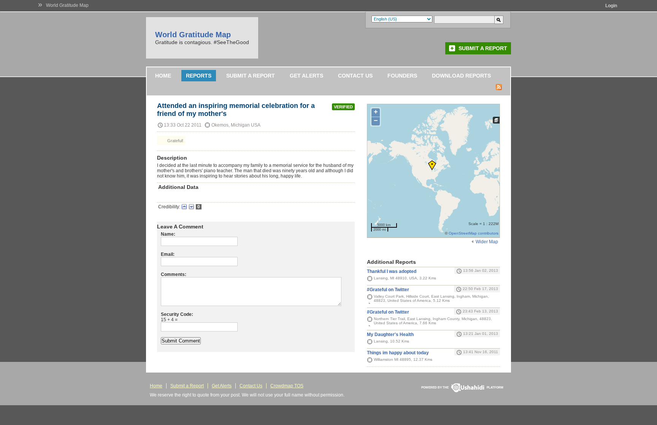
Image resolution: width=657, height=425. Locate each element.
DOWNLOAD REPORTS (461, 76)
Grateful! (174, 140)
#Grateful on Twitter (388, 289)
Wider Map (487, 241)
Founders (402, 76)
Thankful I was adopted (391, 271)
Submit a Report (483, 48)
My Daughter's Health (390, 334)
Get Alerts (306, 76)
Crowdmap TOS (286, 386)
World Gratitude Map (67, 5)
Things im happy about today (398, 352)
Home (163, 76)
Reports (198, 76)
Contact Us (355, 76)
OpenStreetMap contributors (473, 233)
